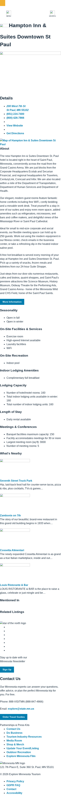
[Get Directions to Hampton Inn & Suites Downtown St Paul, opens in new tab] (30, 144)
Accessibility (14, 793)
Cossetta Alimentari (12, 550)
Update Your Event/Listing (23, 748)
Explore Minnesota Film (21, 756)
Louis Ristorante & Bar (14, 585)
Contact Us (13, 729)
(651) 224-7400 (15, 114)
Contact (11, 789)
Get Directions (15, 133)
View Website (15, 125)
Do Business (14, 732)
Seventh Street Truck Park (16, 480)
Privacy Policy (15, 781)
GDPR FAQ (13, 785)
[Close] (2, 3)
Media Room (14, 740)
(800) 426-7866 (15, 117)
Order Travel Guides (14, 717)
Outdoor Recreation (19, 752)
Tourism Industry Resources (24, 736)
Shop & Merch (15, 744)
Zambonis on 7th (10, 515)
